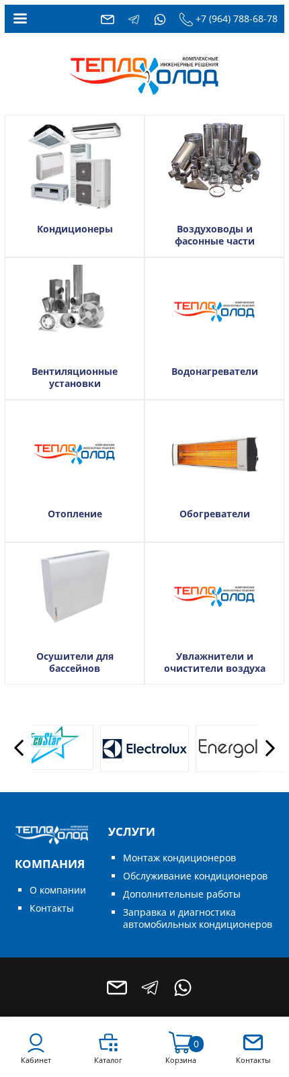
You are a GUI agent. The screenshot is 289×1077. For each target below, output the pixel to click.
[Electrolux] (129, 748)
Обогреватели (214, 513)
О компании (58, 890)
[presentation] (18, 748)
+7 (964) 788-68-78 (237, 18)
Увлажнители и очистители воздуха (214, 662)
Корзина (180, 1060)
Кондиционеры (75, 228)
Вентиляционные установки (75, 377)
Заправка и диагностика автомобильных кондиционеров (197, 918)
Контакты (52, 908)
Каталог (108, 1060)
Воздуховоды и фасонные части (215, 234)
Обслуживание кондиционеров (195, 875)
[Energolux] (225, 748)
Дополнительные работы (182, 894)
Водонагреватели (214, 371)
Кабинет (36, 1060)
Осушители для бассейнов (75, 662)
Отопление (75, 513)
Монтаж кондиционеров (179, 857)
